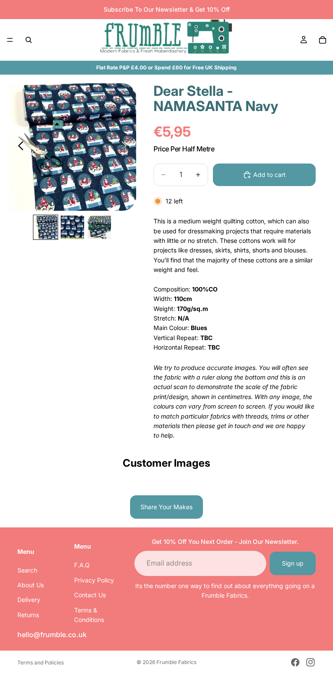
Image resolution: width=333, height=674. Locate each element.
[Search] (28, 39)
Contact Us (90, 595)
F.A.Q (82, 565)
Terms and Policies (40, 662)
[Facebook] (295, 662)
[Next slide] (126, 147)
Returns (28, 614)
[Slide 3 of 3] (99, 227)
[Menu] (10, 40)
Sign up (293, 563)
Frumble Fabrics (176, 662)
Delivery (28, 599)
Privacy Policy (94, 580)
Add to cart (269, 174)
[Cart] (322, 39)
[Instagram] (310, 662)
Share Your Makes (166, 506)
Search (27, 570)
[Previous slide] (18, 147)
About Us (30, 585)
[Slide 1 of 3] (45, 227)
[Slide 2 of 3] (72, 227)
